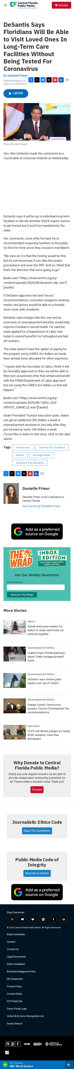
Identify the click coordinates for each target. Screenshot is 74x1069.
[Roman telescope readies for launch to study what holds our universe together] (14, 627)
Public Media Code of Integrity (37, 862)
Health (20, 455)
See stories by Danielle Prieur (41, 506)
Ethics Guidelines (16, 964)
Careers (11, 942)
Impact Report (14, 1023)
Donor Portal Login (17, 1008)
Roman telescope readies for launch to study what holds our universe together (46, 630)
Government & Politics (41, 647)
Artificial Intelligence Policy (21, 971)
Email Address (15, 582)
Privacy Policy (14, 986)
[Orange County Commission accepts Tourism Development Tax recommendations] (14, 705)
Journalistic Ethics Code (37, 822)
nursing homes (42, 455)
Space (31, 621)
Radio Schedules (16, 934)
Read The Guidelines (37, 831)
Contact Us (13, 949)
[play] (5, 1064)
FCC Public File (14, 1001)
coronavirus (23, 447)
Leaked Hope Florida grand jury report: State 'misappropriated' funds (46, 656)
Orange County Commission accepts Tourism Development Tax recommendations (48, 708)
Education (33, 726)
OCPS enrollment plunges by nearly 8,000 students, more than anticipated (49, 735)
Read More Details (37, 873)
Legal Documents (16, 956)
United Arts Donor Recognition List (25, 1016)
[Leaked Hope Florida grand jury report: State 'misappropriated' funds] (14, 654)
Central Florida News (52, 447)
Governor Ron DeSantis (30, 462)
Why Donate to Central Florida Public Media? (37, 765)
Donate (63, 5)
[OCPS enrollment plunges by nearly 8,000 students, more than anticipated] (14, 732)
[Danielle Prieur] (11, 493)
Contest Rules (14, 994)
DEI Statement (15, 979)
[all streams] (69, 1064)
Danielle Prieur (18, 75)
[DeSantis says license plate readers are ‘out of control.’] (14, 680)
